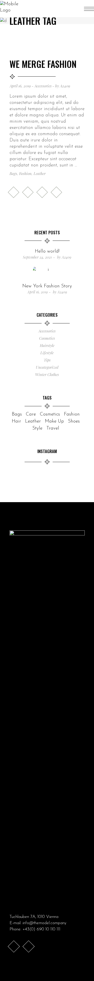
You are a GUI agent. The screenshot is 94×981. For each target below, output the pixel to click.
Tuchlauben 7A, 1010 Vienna (34, 917)
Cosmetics (47, 338)
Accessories (43, 85)
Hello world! (47, 251)
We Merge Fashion (43, 63)
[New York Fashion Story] (47, 274)
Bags (13, 173)
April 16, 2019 (20, 85)
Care (31, 414)
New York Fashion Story (47, 286)
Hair (16, 421)
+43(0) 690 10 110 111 (41, 929)
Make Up (54, 421)
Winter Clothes (47, 374)
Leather (40, 173)
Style (37, 428)
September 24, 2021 (37, 257)
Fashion (25, 173)
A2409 (65, 85)
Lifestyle (47, 352)
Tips (47, 359)
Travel (52, 428)
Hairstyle (47, 345)
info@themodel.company (44, 923)
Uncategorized (47, 367)
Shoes (74, 421)
